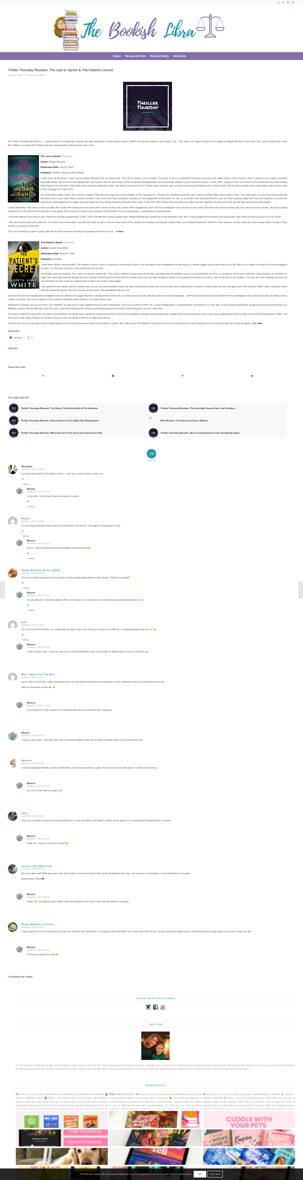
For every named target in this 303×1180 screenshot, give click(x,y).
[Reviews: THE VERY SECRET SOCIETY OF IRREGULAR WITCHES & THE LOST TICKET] (300, 590)
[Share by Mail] (252, 376)
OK (200, 1174)
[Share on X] (113, 376)
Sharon (42, 75)
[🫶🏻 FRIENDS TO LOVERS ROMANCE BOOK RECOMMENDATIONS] (62, 1119)
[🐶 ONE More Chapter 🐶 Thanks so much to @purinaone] (62, 1156)
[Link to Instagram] (292, 2)
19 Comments (30, 75)
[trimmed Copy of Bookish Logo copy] (139, 28)
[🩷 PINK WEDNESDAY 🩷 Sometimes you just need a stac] (155, 1101)
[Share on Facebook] (43, 376)
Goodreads (67, 156)
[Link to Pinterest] (288, 2)
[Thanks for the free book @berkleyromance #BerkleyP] (249, 1101)
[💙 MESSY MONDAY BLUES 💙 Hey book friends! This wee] (249, 1156)
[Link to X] (278, 2)
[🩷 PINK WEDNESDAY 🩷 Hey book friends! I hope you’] (249, 1137)
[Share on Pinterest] (182, 376)
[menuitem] (117, 56)
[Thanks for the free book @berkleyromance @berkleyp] (62, 1101)
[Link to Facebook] (283, 2)
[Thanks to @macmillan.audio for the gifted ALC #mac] (62, 1137)
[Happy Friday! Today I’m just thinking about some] (249, 1119)
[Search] (190, 56)
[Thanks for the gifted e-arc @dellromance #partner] (155, 1156)
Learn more (215, 1174)
